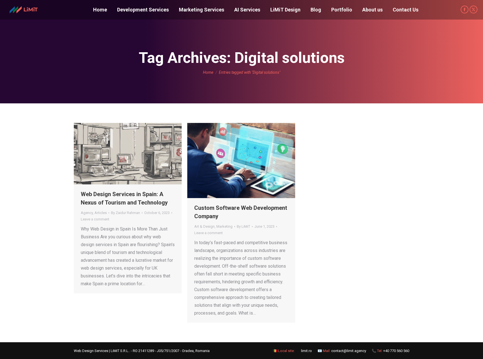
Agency (87, 213)
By (125, 213)
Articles (100, 213)
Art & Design (204, 226)
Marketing (224, 226)
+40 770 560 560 (396, 351)
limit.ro (306, 351)
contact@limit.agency (348, 351)
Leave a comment (95, 219)
